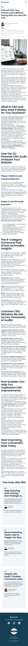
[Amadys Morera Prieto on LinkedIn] (2, 28)
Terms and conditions (14, 638)
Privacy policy (14, 636)
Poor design (14, 289)
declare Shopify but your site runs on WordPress (13, 190)
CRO (2, 7)
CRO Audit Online (9, 85)
